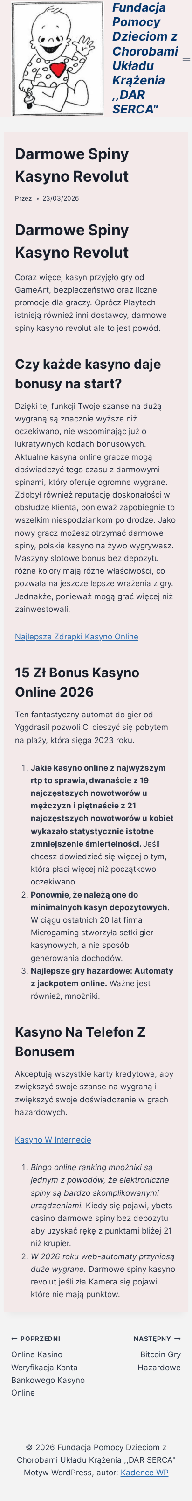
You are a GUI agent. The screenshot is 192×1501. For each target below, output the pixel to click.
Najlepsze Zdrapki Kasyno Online (76, 636)
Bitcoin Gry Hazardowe (157, 1353)
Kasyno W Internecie (53, 1139)
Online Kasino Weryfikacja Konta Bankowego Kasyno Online (48, 1366)
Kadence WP (145, 1472)
